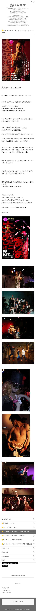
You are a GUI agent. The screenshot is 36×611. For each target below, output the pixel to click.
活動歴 (3, 560)
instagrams (5, 556)
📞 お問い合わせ (6, 519)
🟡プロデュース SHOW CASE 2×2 (12, 539)
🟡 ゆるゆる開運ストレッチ (10, 527)
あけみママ (18, 5)
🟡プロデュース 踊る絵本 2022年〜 (13, 535)
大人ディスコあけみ (14, 609)
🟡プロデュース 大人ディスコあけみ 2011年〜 (15, 531)
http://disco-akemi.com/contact (12, 186)
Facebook (5, 552)
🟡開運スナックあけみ (9, 523)
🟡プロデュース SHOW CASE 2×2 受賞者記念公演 (17, 544)
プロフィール (5, 548)
